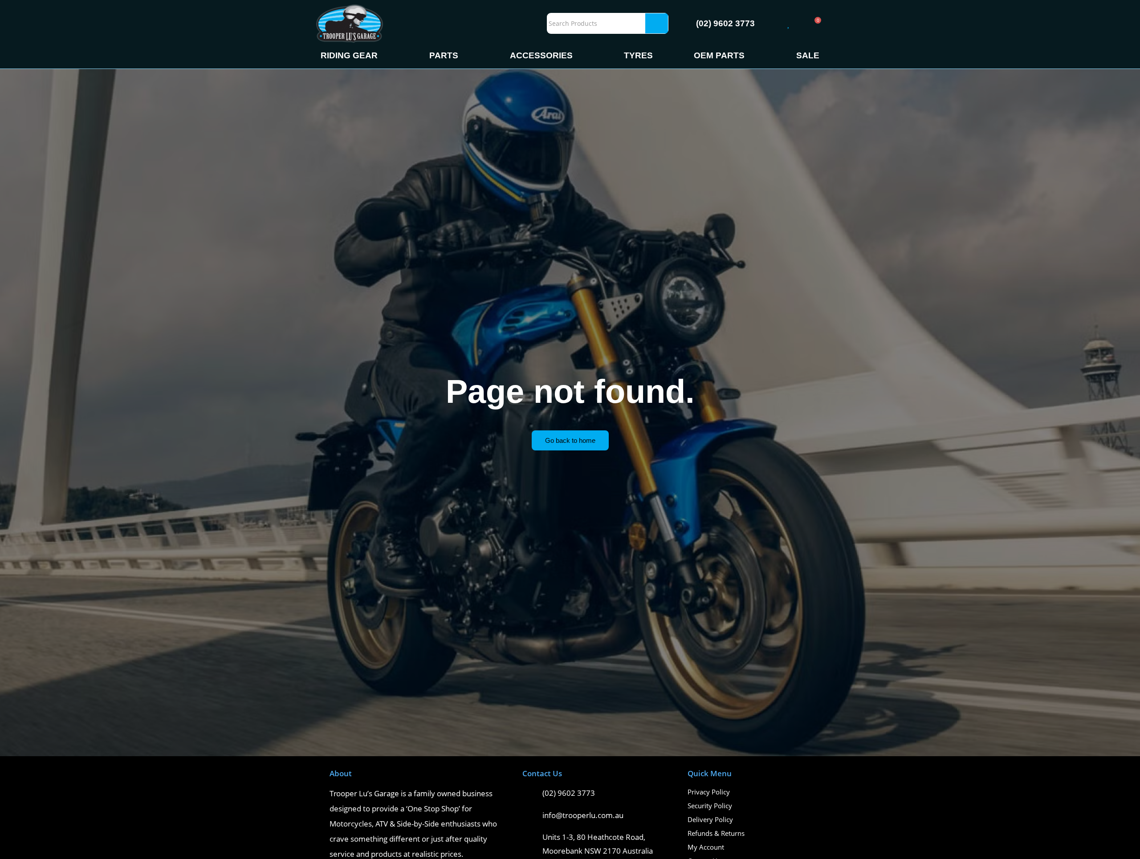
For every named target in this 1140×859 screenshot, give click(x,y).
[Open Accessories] (579, 55)
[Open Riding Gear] (384, 55)
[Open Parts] (464, 55)
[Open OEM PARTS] (751, 55)
